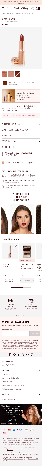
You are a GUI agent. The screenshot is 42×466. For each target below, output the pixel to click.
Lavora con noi (7, 382)
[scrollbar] (21, 287)
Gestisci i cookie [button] (34, 454)
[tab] (16, 315)
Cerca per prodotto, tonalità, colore (19, 13)
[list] (21, 48)
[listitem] (21, 48)
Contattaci (10, 450)
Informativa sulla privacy (10, 453)
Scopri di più (31, 163)
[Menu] (2, 8)
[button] (4, 13)
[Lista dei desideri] (7, 8)
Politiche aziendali (21, 454)
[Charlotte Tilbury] (21, 8)
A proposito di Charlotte (10, 378)
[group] (22, 219)
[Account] (32, 8)
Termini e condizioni (8, 454)
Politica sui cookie (24, 453)
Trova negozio (7, 374)
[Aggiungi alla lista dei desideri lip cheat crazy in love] (15, 245)
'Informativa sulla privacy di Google (14, 459)
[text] (27, 281)
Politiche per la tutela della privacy (14, 385)
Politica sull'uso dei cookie (11, 389)
